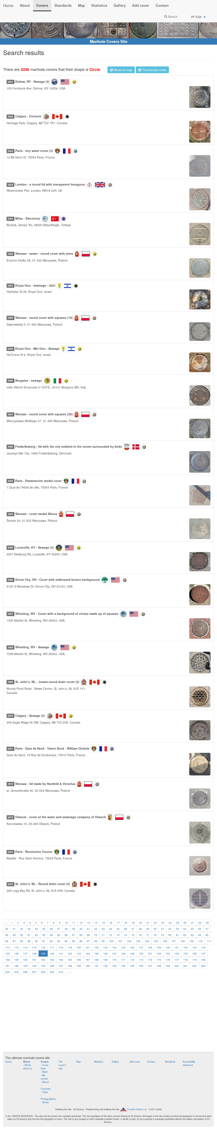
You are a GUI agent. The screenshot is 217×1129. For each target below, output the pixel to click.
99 (103, 941)
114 (25, 947)
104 (147, 941)
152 (159, 953)
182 (16, 966)
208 (43, 972)
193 (114, 966)
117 (52, 947)
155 (185, 953)
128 (150, 947)
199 (168, 966)
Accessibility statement (189, 1063)
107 (173, 941)
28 (199, 922)
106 (165, 941)
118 (61, 947)
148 (123, 953)
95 (73, 941)
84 (199, 935)
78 (155, 935)
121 (87, 947)
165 (70, 959)
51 (162, 929)
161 (34, 959)
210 (61, 972)
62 (36, 935)
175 (159, 959)
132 (185, 947)
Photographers (48, 1098)
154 (176, 953)
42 (95, 929)
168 (96, 959)
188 (70, 966)
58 (6, 935)
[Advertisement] (108, 1016)
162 (43, 959)
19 (133, 922)
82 (184, 935)
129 (159, 947)
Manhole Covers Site (108, 41)
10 (66, 922)
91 (43, 941)
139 (43, 953)
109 (191, 941)
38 (66, 929)
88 (21, 941)
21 (147, 922)
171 (123, 959)
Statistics (99, 5)
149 (132, 953)
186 (52, 966)
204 (7, 972)
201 (185, 966)
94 (66, 941)
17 (118, 922)
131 (176, 947)
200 (176, 966)
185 (43, 966)
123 (105, 947)
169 (105, 959)
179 (194, 959)
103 (138, 941)
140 (52, 953)
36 (51, 929)
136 (16, 953)
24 (170, 922)
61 (29, 935)
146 (105, 953)
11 (73, 922)
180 (203, 959)
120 (79, 947)
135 (7, 953)
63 (43, 935)
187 (61, 966)
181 (7, 966)
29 (207, 922)
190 (87, 966)
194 (123, 966)
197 (150, 966)
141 (61, 953)
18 (125, 922)
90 (36, 941)
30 (6, 929)
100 (111, 941)
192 (105, 966)
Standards (63, 5)
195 (132, 966)
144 (87, 953)
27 (192, 922)
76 (140, 935)
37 (58, 929)
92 (51, 941)
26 (185, 922)
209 (52, 972)
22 (155, 922)
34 (36, 929)
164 (61, 959)
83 (192, 935)
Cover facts (45, 1066)
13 (88, 922)
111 (209, 941)
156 (194, 953)
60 (21, 935)
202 (194, 966)
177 (176, 959)
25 (177, 922)
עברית (197, 16)
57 (207, 929)
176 (168, 959)
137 (25, 953)
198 (159, 966)
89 (29, 941)
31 (14, 929)
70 (95, 935)
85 (207, 935)
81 (177, 935)
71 (103, 935)
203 (203, 966)
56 (199, 929)
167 (87, 959)
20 (140, 922)
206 (25, 972)
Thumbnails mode (153, 70)
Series (45, 1102)
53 (177, 929)
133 (194, 947)
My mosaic (44, 1076)
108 (182, 941)
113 (16, 947)
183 (25, 966)
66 (66, 935)
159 (16, 959)
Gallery (120, 5)
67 (73, 935)
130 (168, 947)
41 (88, 929)
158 (7, 959)
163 (52, 959)
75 (132, 935)
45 (118, 929)
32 (21, 929)
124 (114, 947)
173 (141, 959)
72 (110, 935)
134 (203, 947)
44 (110, 929)
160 (25, 959)
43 (103, 929)
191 (96, 966)
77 (147, 935)
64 (51, 935)
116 (43, 947)
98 (95, 941)
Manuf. (45, 1082)
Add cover (140, 5)
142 (70, 953)
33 (29, 929)
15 (103, 922)
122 (96, 947)
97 (88, 941)
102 (129, 941)
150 (141, 953)
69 (88, 935)
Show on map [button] (122, 70)
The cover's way (62, 1065)
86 (6, 941)
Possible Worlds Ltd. (137, 1109)
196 (141, 966)
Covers (42, 5)
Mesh (45, 1071)
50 (155, 929)
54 (184, 929)
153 (168, 953)
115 (34, 947)
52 (169, 929)
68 (80, 935)
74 (125, 935)
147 (114, 953)
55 (192, 929)
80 (169, 935)
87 (14, 941)
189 (79, 966)
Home (8, 5)
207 (34, 972)
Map (81, 5)
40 (80, 929)
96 (80, 941)
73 (118, 935)
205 (16, 972)
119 (70, 947)
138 (34, 953)
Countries (46, 1088)
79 (162, 935)
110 (200, 941)
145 (96, 953)
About (25, 5)
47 (132, 929)
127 (141, 947)
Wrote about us (27, 1066)
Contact (162, 5)
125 (123, 947)
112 (7, 947)
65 (58, 935)
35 (43, 929)
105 (156, 941)
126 (132, 947)
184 (34, 966)
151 (150, 953)
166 (79, 959)
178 (185, 959)
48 (140, 929)
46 (125, 929)
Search (172, 16)
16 (110, 922)
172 (132, 959)
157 (203, 953)
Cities (45, 1092)
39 (73, 929)
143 (79, 953)
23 (162, 922)
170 (114, 959)
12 (81, 922)
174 (150, 959)
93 (58, 941)
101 (120, 941)
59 (14, 935)
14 (96, 922)
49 (147, 929)
